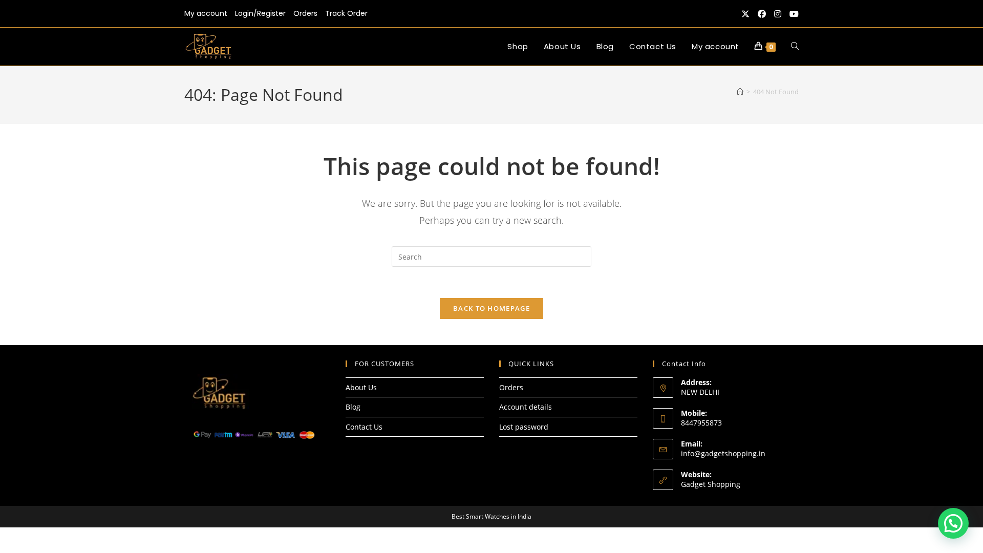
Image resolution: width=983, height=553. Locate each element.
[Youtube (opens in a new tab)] (792, 14)
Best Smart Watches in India (491, 516)
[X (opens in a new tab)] (745, 14)
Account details (525, 407)
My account (205, 13)
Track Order (346, 13)
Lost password (523, 427)
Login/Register (260, 13)
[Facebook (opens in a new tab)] (762, 14)
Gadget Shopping (710, 484)
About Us (361, 387)
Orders (305, 13)
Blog (353, 407)
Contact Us (364, 427)
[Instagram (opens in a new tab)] (777, 14)
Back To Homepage (491, 308)
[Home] (740, 91)
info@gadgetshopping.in (723, 453)
